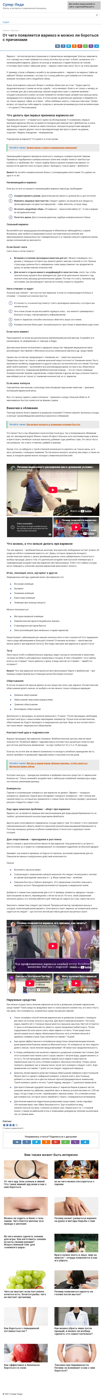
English (6, 22)
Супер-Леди (13, 4)
